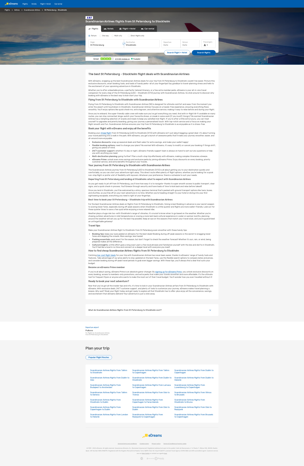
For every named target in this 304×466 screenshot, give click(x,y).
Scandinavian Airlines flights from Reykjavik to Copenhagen (147, 415)
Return (185, 42)
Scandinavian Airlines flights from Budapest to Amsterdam (105, 386)
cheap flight (106, 133)
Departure (167, 42)
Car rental (58, 4)
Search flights (203, 52)
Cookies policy (144, 443)
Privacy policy (156, 443)
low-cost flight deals (106, 255)
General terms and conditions (127, 443)
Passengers (207, 42)
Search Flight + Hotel (177, 52)
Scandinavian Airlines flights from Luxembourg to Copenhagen (189, 386)
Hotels (34, 4)
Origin (92, 42)
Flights (25, 4)
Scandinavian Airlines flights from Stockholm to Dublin (105, 401)
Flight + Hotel (45, 4)
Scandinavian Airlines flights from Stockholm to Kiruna (189, 401)
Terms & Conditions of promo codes (174, 443)
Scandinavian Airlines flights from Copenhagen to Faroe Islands (147, 401)
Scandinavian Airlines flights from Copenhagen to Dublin (105, 408)
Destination (130, 42)
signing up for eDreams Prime (168, 272)
